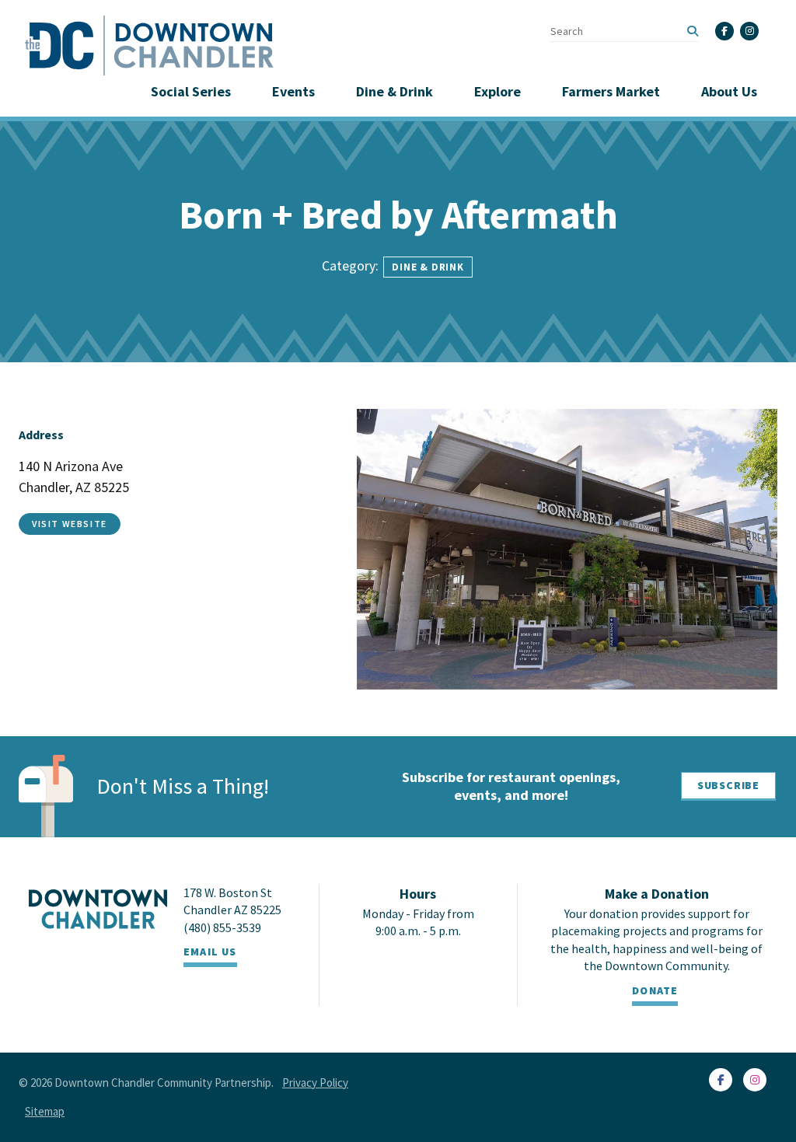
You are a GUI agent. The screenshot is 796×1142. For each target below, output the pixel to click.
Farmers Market (611, 91)
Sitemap (45, 1111)
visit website (69, 523)
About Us (729, 91)
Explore (497, 91)
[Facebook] (724, 31)
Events (293, 91)
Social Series (191, 91)
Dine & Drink (394, 91)
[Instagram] (749, 31)
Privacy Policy (315, 1082)
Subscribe (728, 785)
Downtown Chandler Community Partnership (162, 1082)
